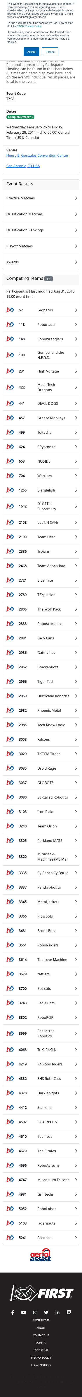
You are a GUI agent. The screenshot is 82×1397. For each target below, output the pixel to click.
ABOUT (41, 1328)
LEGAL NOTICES (41, 1365)
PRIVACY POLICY (41, 1358)
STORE (41, 1350)
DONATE (41, 1343)
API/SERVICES (41, 1320)
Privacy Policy (29, 26)
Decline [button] (50, 51)
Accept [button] (31, 51)
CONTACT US (41, 1335)
